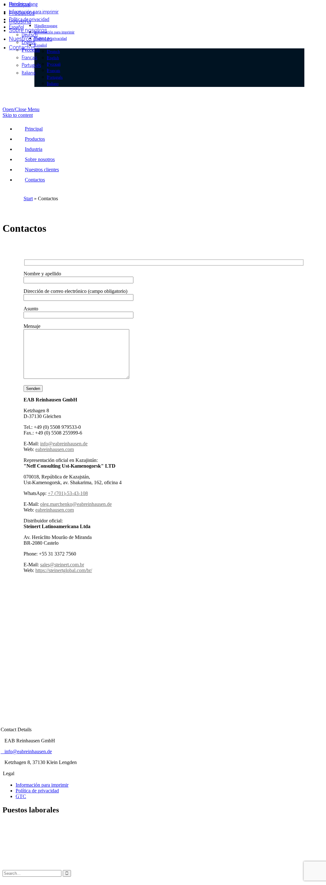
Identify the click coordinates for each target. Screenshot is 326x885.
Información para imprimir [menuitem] (34, 11)
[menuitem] (16, 26)
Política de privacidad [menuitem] (29, 19)
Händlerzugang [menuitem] (23, 3)
